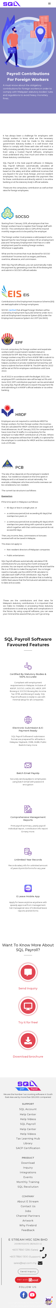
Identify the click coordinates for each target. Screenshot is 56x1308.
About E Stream (28, 1201)
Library (28, 1143)
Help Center (28, 1114)
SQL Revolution (28, 1186)
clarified (12, 310)
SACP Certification (28, 1148)
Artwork (28, 1220)
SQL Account (28, 1109)
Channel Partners (28, 1215)
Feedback (28, 1230)
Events (28, 1177)
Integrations (28, 1172)
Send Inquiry (28, 1271)
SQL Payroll (28, 1124)
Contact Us (28, 1206)
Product (28, 1157)
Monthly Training (28, 1182)
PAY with (23, 1280)
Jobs (28, 1211)
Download (28, 1163)
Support (28, 1103)
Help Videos (28, 1119)
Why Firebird (28, 1225)
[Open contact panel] (48, 1301)
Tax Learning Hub (28, 1138)
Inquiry (28, 1167)
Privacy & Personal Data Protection (28, 1306)
